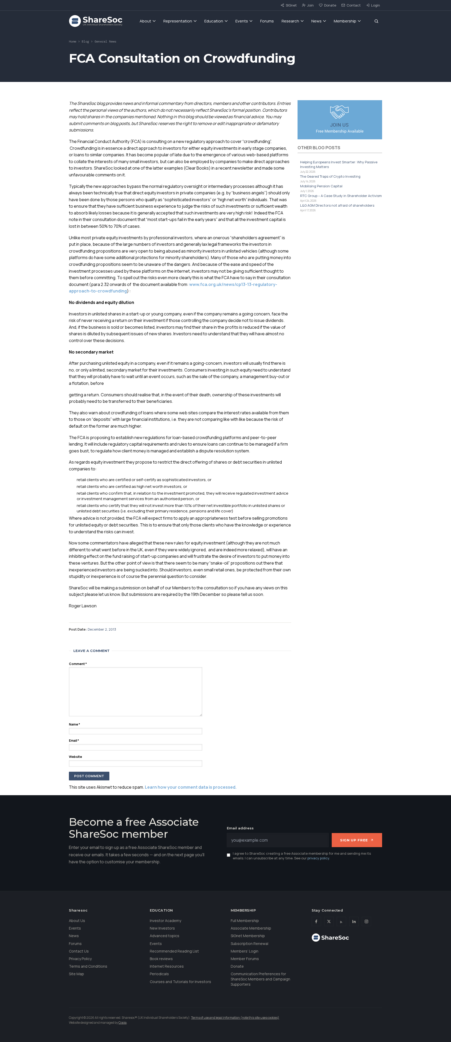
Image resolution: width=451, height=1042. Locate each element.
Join (310, 5)
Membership (345, 21)
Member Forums (245, 958)
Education (213, 21)
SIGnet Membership (248, 935)
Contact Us (79, 951)
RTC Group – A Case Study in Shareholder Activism (341, 195)
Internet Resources (167, 966)
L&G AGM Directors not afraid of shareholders (337, 205)
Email (74, 740)
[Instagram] (366, 921)
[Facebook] (316, 921)
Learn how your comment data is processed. (190, 787)
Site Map (76, 973)
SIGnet (291, 5)
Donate (330, 5)
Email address (240, 828)
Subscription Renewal (249, 943)
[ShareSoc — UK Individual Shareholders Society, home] (95, 21)
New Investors (162, 928)
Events (241, 21)
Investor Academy (165, 920)
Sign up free (354, 840)
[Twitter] (329, 921)
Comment (78, 664)
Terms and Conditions (88, 966)
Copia (122, 1022)
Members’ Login (244, 951)
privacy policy (318, 858)
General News (105, 41)
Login (375, 5)
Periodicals (159, 973)
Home (72, 41)
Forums (267, 21)
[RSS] (341, 921)
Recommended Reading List (174, 951)
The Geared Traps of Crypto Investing (330, 176)
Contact (354, 5)
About (145, 21)
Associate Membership (251, 928)
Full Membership (245, 920)
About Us (77, 920)
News (316, 21)
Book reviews (161, 958)
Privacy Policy (80, 958)
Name (74, 724)
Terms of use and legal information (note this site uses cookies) (235, 1017)
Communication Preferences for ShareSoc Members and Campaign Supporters (260, 978)
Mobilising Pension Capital (321, 186)
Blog (85, 41)
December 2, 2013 (102, 629)
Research (290, 21)
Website (75, 756)
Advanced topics (164, 935)
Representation (177, 21)
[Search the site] (376, 21)
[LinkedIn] (354, 921)
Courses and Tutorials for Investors (180, 981)
